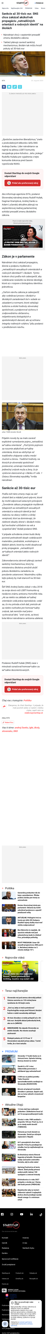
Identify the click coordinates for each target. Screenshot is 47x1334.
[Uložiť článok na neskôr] (20, 87)
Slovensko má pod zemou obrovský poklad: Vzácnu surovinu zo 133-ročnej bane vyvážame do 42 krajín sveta (24, 1000)
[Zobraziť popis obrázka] (42, 72)
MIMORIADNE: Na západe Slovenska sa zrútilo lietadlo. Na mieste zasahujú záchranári (23, 1030)
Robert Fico (9, 722)
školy (36, 727)
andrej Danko (21, 727)
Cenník (4, 1243)
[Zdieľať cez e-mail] (9, 87)
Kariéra (5, 1253)
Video (37, 8)
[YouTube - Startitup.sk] (21, 1214)
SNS (15, 731)
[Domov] (22, 3)
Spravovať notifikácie (10, 1259)
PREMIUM (39, 3)
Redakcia (5, 1248)
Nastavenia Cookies (9, 1315)
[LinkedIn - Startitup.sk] (31, 1214)
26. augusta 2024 (37, 80)
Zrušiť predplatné (8, 1265)
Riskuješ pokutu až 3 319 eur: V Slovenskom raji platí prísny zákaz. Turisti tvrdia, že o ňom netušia (24, 1041)
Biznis (43, 8)
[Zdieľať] (4, 706)
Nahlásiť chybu (28, 1248)
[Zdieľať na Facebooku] (4, 87)
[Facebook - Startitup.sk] (2, 1214)
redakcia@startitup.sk (33, 713)
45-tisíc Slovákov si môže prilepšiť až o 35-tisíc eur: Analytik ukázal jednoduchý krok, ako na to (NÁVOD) (24, 1020)
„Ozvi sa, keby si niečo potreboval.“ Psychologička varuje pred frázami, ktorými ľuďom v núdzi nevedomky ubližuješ (24, 1010)
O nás (25, 1243)
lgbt (31, 727)
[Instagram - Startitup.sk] (12, 1214)
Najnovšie (5, 8)
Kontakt (5, 1238)
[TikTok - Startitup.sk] (41, 1214)
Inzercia (26, 1238)
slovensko (7, 731)
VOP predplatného (8, 1328)
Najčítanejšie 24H (17, 8)
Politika (27, 700)
